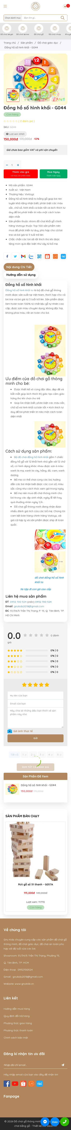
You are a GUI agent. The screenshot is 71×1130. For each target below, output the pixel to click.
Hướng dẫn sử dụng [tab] (21, 275)
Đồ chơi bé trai (22, 34)
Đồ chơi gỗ (39, 34)
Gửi (35, 738)
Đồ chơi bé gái (7, 34)
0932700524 (25, 969)
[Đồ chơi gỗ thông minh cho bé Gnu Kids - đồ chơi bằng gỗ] (35, 6)
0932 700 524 (18, 601)
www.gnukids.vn (24, 983)
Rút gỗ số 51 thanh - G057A (35, 884)
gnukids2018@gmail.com (29, 606)
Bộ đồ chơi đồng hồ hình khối (31, 457)
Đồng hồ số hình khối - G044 (38, 785)
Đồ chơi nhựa (55, 34)
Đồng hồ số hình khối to (19, 290)
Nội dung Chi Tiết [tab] (19, 267)
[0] (65, 6)
